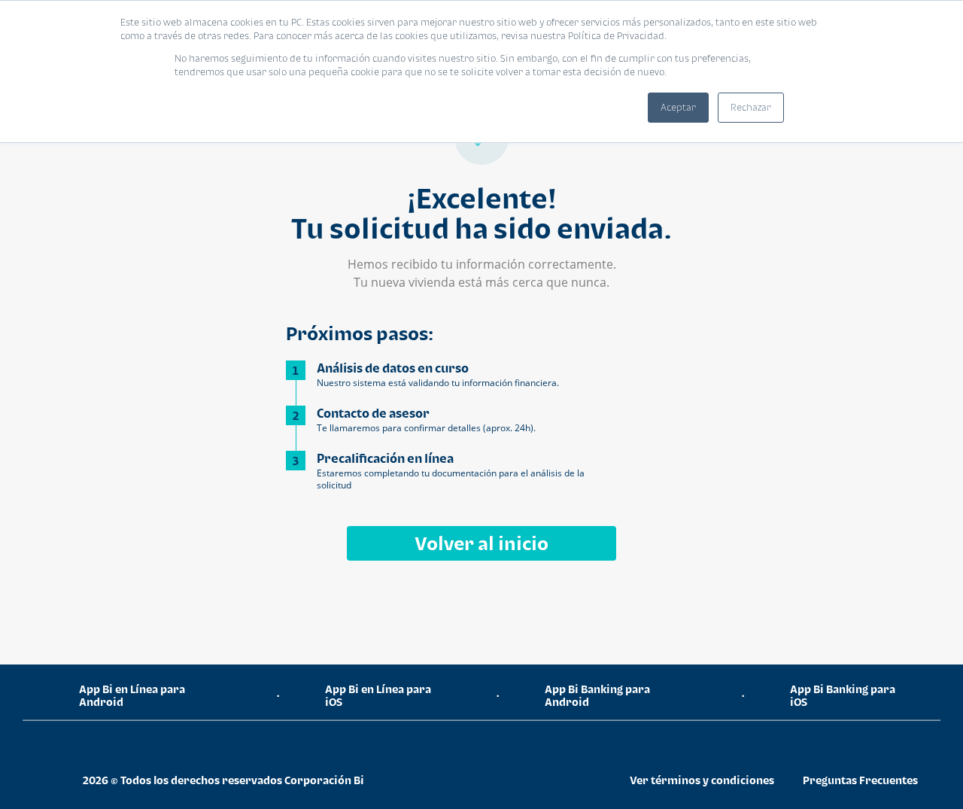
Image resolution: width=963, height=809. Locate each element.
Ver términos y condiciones (702, 780)
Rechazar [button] (751, 107)
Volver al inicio (481, 543)
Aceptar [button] (678, 107)
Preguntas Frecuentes (860, 780)
